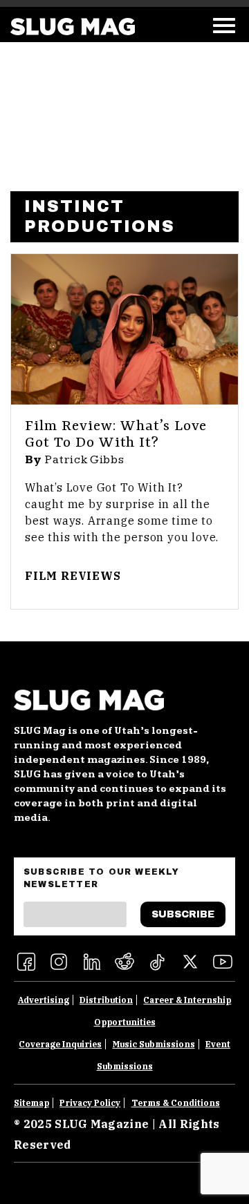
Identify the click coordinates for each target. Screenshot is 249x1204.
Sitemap (31, 1103)
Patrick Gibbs (84, 460)
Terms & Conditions (175, 1103)
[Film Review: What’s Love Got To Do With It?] (124, 329)
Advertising (43, 1000)
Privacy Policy (89, 1103)
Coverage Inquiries (60, 1044)
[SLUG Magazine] (72, 26)
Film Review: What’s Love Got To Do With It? (116, 435)
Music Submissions (154, 1044)
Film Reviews (73, 576)
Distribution (106, 1000)
